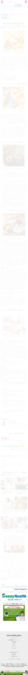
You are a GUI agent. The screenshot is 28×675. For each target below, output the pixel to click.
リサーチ (14, 646)
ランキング (14, 638)
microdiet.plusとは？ (14, 652)
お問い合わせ (14, 656)
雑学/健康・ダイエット (14, 640)
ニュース (14, 648)
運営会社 (14, 654)
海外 (14, 644)
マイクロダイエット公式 (14, 659)
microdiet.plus (14, 635)
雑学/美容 (14, 642)
